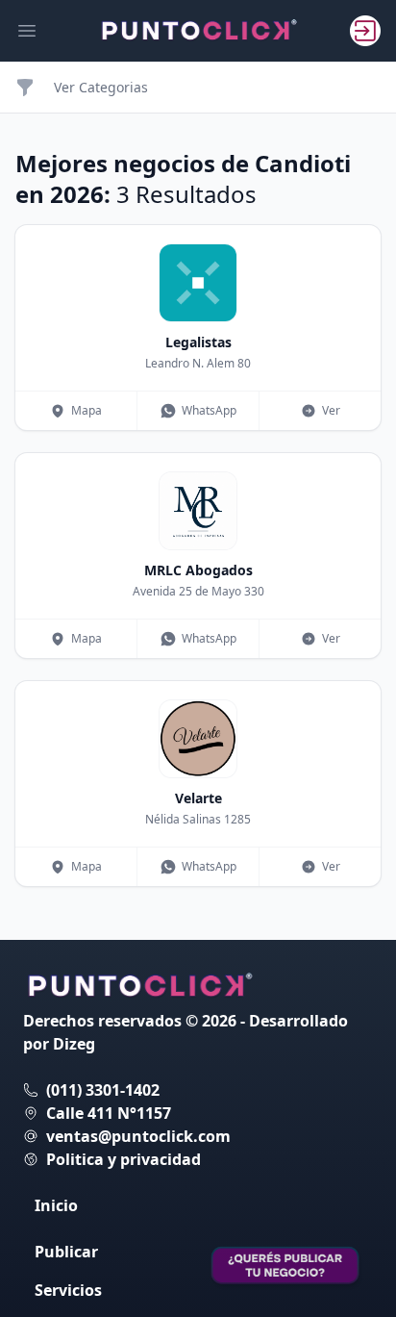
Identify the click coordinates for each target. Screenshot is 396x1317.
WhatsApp (209, 410)
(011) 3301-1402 (103, 1090)
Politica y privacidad (123, 1159)
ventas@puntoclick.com (138, 1136)
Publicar (66, 1251)
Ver (331, 410)
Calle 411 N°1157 (108, 1113)
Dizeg (74, 1043)
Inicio (56, 1205)
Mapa (86, 410)
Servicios (68, 1290)
